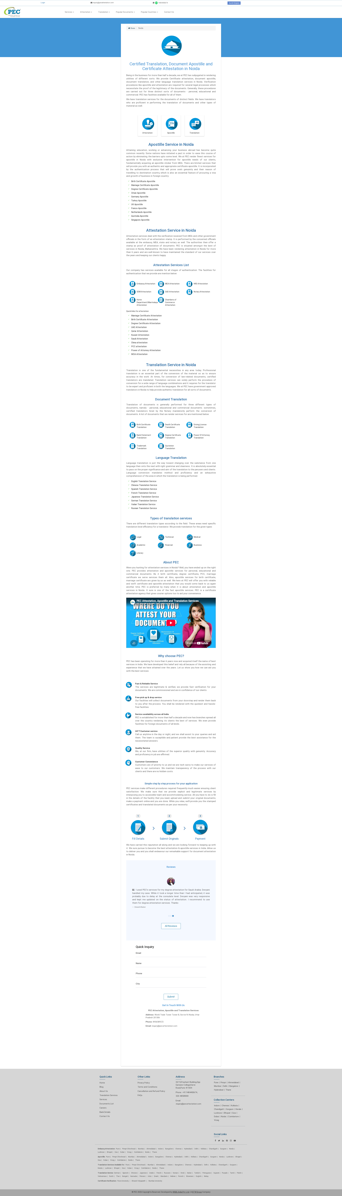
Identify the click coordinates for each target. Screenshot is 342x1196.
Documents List (107, 1097)
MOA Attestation (139, 354)
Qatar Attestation (139, 331)
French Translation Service (143, 493)
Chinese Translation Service (144, 485)
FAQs (140, 1089)
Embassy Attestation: (106, 1142)
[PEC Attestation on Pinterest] (227, 1134)
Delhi (225, 1079)
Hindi (182, 1166)
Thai (118, 1170)
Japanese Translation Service (145, 496)
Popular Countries (149, 12)
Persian (142, 1170)
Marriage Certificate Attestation (146, 315)
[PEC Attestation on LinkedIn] (223, 1134)
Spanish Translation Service (144, 489)
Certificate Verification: (107, 1174)
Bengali (125, 1170)
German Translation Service (144, 500)
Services (69, 12)
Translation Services (109, 1089)
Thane (228, 1083)
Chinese (134, 1166)
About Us (104, 1084)
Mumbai (217, 1079)
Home (102, 1076)
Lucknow (218, 1106)
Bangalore (233, 1079)
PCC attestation (139, 346)
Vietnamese (102, 1170)
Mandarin (164, 1170)
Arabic (151, 1166)
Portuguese (207, 1166)
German (117, 1166)
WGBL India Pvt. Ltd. (181, 1185)
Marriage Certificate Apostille (145, 185)
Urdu (149, 1170)
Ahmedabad (233, 1076)
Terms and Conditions (147, 1080)
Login (43, 3)
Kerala (238, 1103)
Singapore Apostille (140, 220)
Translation (103, 12)
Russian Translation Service (144, 508)
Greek (156, 1170)
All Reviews (171, 919)
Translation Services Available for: (111, 1158)
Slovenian (189, 1170)
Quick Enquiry (234, 3)
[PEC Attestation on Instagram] (231, 1134)
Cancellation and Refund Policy (151, 1084)
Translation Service (105, 1166)
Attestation (85, 12)
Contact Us (169, 12)
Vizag (216, 1114)
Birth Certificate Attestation (144, 319)
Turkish (197, 1166)
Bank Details (105, 1105)
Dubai (216, 1110)
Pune (216, 1076)
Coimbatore (233, 1110)
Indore (217, 1099)
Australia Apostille (139, 216)
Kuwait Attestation (140, 335)
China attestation (139, 342)
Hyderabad (218, 1083)
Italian (189, 1166)
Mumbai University (155, 1174)
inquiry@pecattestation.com (103, 3)
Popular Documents (124, 12)
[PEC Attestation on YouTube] (235, 1134)
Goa (234, 1106)
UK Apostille (137, 204)
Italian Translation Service (143, 504)
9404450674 (163, 3)
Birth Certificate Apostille (143, 181)
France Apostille (139, 208)
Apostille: (101, 1150)
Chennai (225, 1099)
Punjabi (224, 1166)
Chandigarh (219, 1103)
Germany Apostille (139, 196)
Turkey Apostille (139, 200)
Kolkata (234, 1099)
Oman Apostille (138, 193)
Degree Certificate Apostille (144, 189)
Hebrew (172, 1170)
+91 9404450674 (189, 1086)
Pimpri (223, 1076)
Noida (223, 1110)
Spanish (125, 1166)
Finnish (180, 1170)
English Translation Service (143, 481)
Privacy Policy (144, 1076)
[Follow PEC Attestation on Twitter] (219, 1134)
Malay (206, 1170)
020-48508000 (182, 1089)
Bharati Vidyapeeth (139, 1174)
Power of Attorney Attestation (146, 350)
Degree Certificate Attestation (145, 323)
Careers (103, 1101)
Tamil (232, 1166)
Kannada (133, 1170)
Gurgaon (230, 1103)
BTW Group (197, 1185)
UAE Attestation (139, 327)
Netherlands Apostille (141, 212)
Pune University (123, 1174)
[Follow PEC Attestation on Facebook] (215, 1134)
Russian (167, 1166)
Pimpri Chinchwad (128, 1142)
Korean (175, 1166)
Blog (101, 1080)
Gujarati (216, 1166)
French (159, 1166)
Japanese (143, 1166)
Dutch (111, 1170)
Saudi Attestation (139, 338)
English (198, 1170)
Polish (239, 1166)
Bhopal (227, 1106)
